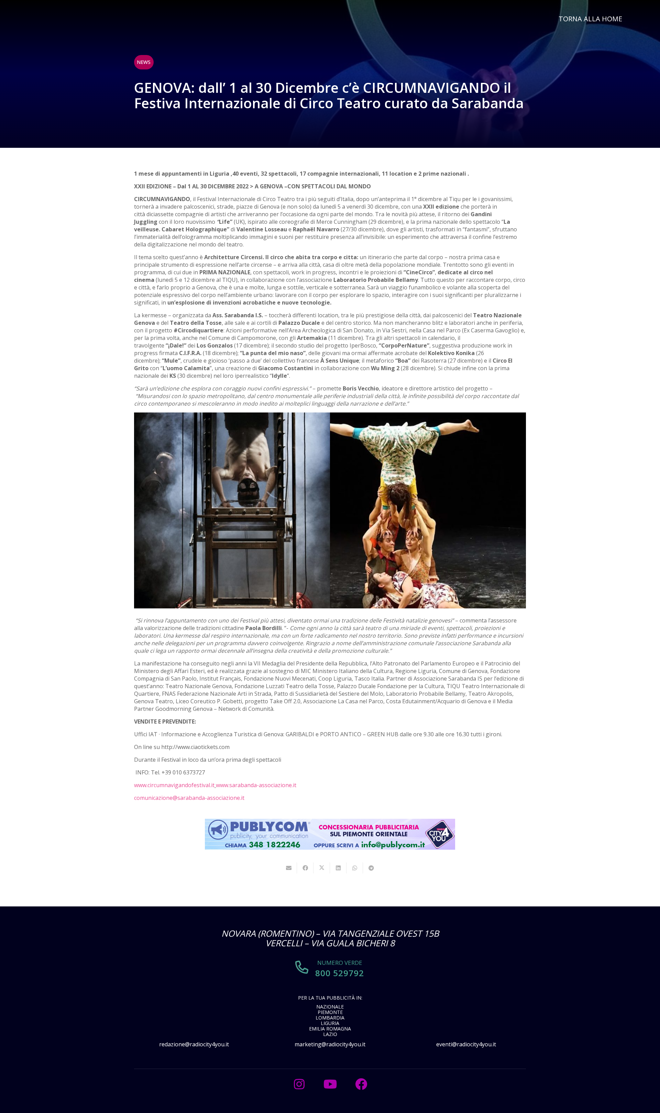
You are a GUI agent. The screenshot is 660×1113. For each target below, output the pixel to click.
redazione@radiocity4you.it (194, 1044)
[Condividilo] (305, 867)
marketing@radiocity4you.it (330, 1044)
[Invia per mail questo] (288, 867)
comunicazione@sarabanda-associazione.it (189, 798)
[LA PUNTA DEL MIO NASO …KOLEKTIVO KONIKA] (428, 510)
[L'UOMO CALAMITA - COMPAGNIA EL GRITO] (232, 510)
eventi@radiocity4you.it (466, 1044)
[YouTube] (330, 1084)
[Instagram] (299, 1084)
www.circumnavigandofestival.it (174, 785)
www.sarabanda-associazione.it (256, 785)
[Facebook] (361, 1084)
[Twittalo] (322, 867)
